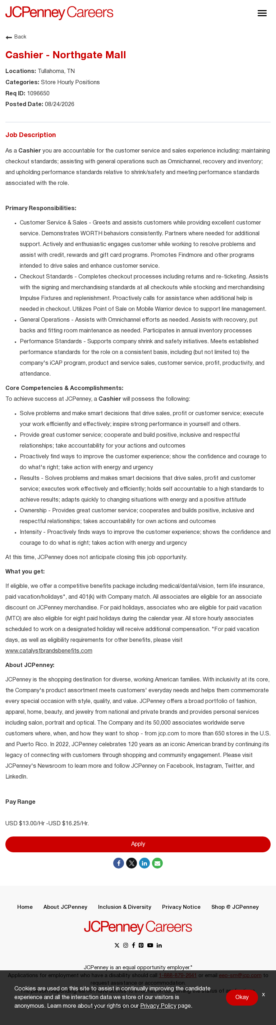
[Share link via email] (157, 863)
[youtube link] (150, 946)
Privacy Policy (158, 1006)
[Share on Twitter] (131, 863)
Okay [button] (242, 997)
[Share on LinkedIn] (144, 863)
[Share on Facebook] (118, 863)
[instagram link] (125, 946)
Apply (138, 844)
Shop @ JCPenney (235, 907)
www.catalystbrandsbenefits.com (48, 651)
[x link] (116, 946)
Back (20, 37)
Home (25, 907)
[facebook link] (133, 946)
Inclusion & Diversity (124, 907)
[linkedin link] (159, 946)
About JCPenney (65, 907)
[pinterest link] (141, 946)
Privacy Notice (181, 907)
